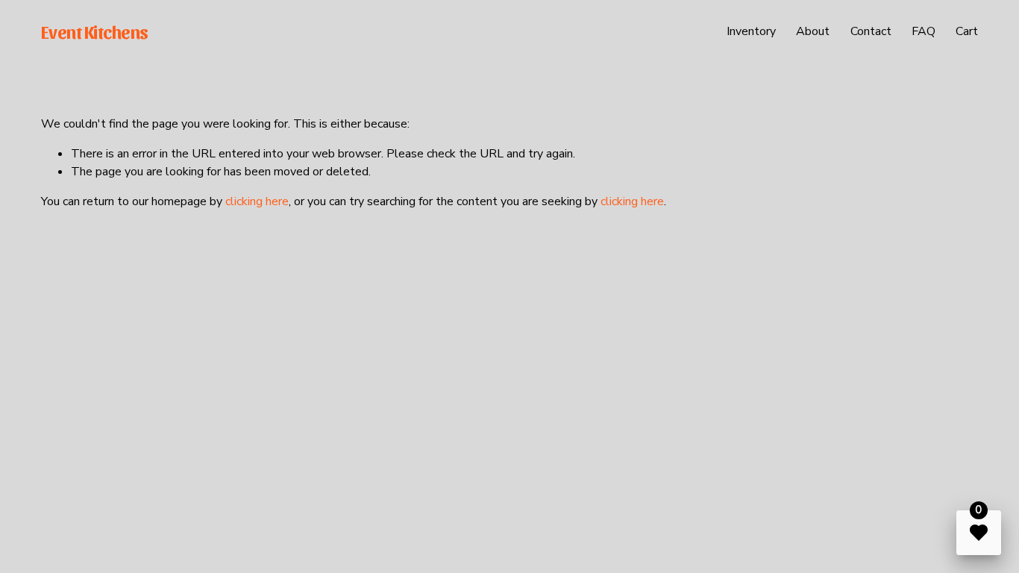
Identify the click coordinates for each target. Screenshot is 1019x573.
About (813, 31)
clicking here (257, 201)
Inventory (751, 31)
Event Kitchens (94, 31)
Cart (967, 31)
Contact (870, 31)
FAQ (923, 31)
